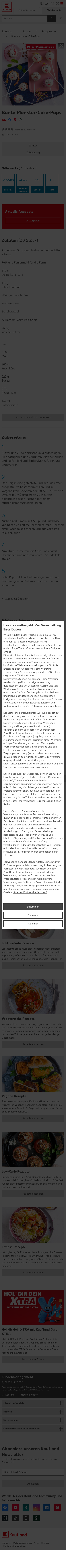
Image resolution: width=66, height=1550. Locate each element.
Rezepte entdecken (33, 965)
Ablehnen (33, 923)
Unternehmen (11, 1420)
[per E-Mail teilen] (4, 119)
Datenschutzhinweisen (23, 800)
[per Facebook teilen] (9, 119)
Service (7, 1411)
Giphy (26, 1518)
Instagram (36, 1507)
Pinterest (57, 1507)
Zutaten (33, 145)
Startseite (7, 31)
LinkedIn (46, 1507)
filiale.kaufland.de (13, 1403)
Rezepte (27, 31)
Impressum (6, 1543)
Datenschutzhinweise (22, 1543)
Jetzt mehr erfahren (33, 1359)
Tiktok (15, 1518)
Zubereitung (33, 152)
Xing (26, 1507)
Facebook (5, 1507)
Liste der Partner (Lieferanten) (30, 892)
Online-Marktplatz (26, 10)
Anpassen (33, 915)
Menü (61, 3)
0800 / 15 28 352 (14, 1382)
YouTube (15, 1507)
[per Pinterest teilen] (14, 119)
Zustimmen (33, 906)
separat (7, 662)
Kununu (5, 1518)
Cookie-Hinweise (41, 1543)
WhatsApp (36, 1518)
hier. (9, 804)
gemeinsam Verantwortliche (33, 662)
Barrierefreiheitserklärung (14, 1546)
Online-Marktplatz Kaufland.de (21, 1428)
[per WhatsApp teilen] (20, 119)
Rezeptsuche (49, 31)
